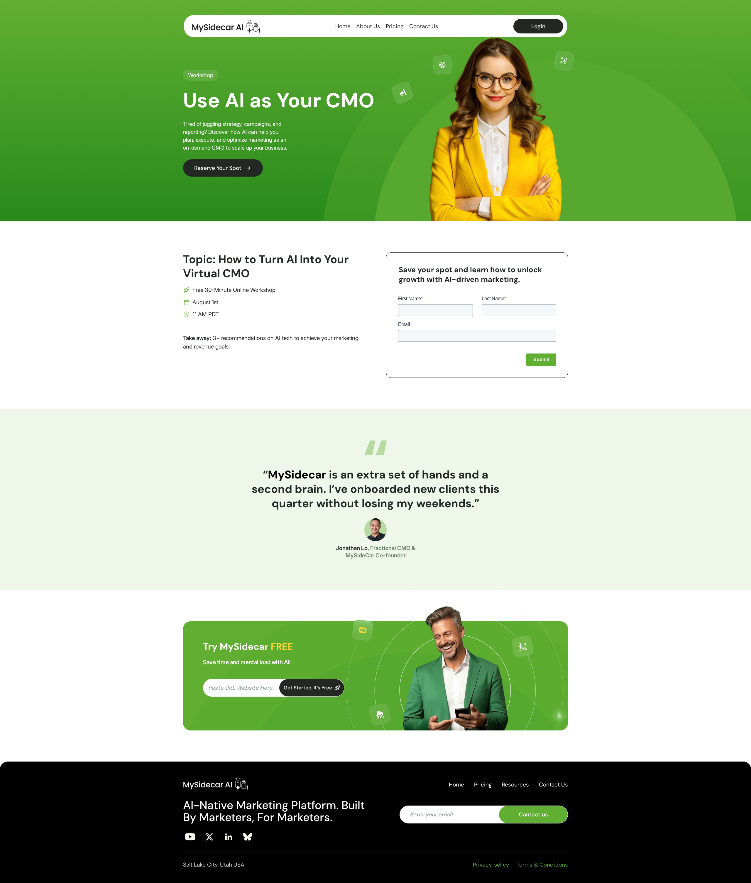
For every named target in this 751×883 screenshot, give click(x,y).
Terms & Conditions (542, 864)
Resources (515, 784)
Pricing (395, 26)
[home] (226, 26)
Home (343, 26)
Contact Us (423, 26)
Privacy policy (491, 864)
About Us (368, 26)
